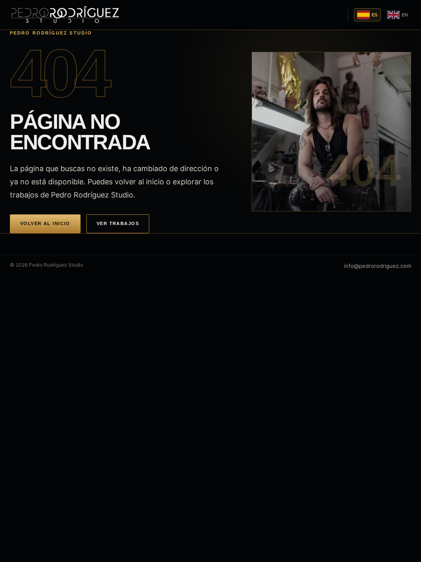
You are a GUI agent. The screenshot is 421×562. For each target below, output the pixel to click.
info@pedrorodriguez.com (377, 265)
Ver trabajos (118, 223)
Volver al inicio (45, 223)
